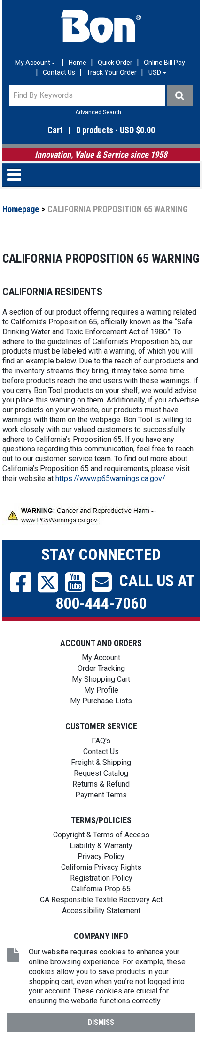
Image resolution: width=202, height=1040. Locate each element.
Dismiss (101, 1022)
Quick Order (115, 62)
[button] (101, 130)
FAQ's (101, 740)
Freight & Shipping (101, 762)
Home (77, 62)
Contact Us (59, 72)
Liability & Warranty (101, 845)
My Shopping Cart (101, 679)
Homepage (20, 209)
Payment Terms (101, 794)
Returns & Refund (101, 784)
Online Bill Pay (164, 62)
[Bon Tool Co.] (101, 26)
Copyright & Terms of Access (101, 834)
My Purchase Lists (101, 700)
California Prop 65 (101, 888)
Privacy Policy (101, 856)
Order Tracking (101, 668)
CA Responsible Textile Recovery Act (101, 899)
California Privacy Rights (101, 867)
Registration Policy (101, 878)
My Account (101, 657)
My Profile (101, 689)
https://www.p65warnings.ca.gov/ (110, 478)
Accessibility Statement (101, 910)
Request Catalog (101, 773)
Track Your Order (111, 72)
